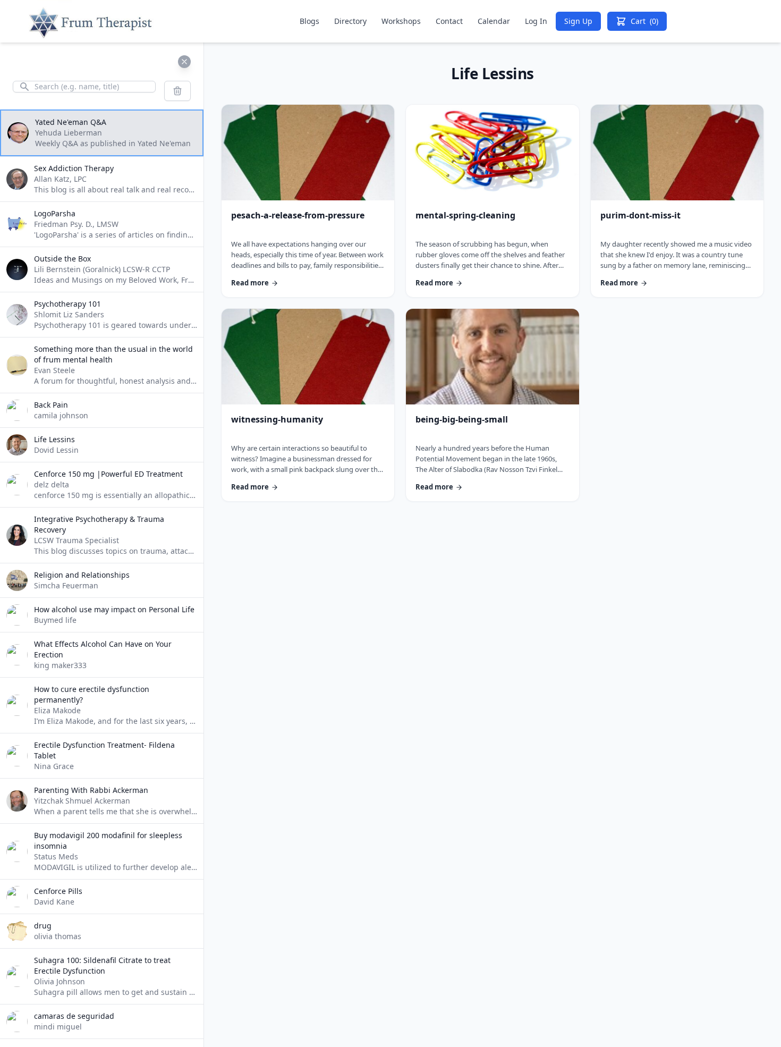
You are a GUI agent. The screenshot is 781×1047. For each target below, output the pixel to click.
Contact (449, 21)
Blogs (309, 21)
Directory (350, 21)
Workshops (401, 21)
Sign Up (578, 21)
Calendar (494, 21)
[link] (308, 201)
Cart (644, 21)
